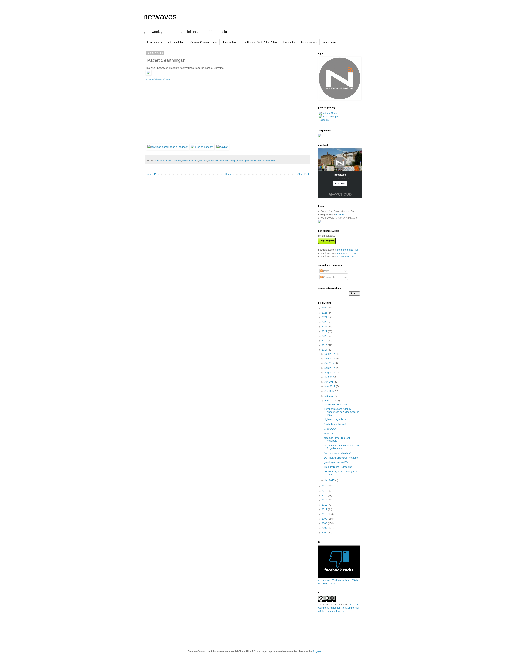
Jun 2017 (329, 381)
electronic (213, 160)
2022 (325, 326)
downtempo (187, 160)
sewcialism (330, 433)
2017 (325, 349)
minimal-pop (243, 160)
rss (356, 249)
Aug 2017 (330, 372)
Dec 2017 (330, 354)
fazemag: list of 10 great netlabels (337, 439)
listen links (289, 42)
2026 (325, 308)
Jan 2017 (329, 480)
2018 (325, 345)
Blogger (316, 651)
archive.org (343, 256)
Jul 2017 (329, 377)
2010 (325, 514)
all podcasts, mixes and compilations (165, 42)
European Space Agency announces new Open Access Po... (341, 412)
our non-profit (329, 42)
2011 (325, 509)
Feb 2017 (329, 400)
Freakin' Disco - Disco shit (338, 467)
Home (228, 174)
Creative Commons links (203, 42)
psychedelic (255, 160)
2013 (325, 500)
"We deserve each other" (337, 453)
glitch (221, 160)
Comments (329, 277)
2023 (325, 322)
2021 (325, 331)
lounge (233, 160)
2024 (325, 317)
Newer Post (153, 174)
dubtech (203, 160)
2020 (325, 336)
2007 (325, 528)
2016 (325, 486)
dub (196, 160)
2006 (325, 532)
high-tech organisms (335, 419)
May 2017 (330, 386)
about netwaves (308, 42)
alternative (159, 160)
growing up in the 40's (336, 462)
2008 (325, 523)
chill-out (177, 160)
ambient (169, 160)
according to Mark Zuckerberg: (338, 582)
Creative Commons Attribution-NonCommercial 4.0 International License (338, 608)
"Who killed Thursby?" (336, 404)
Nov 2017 (330, 358)
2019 (325, 340)
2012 (325, 504)
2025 (325, 312)
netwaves (160, 16)
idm (226, 160)
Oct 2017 (329, 363)
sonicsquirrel (344, 253)
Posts (326, 271)
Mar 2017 (329, 395)
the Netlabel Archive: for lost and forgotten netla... (341, 447)
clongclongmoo (345, 249)
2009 (325, 518)
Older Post (303, 174)
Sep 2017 (330, 368)
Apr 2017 (329, 391)
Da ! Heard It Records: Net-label (341, 457)
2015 (325, 491)
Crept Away (330, 428)
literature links (229, 42)
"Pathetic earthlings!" (335, 424)
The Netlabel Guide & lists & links (260, 42)
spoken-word (269, 160)
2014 (325, 495)
